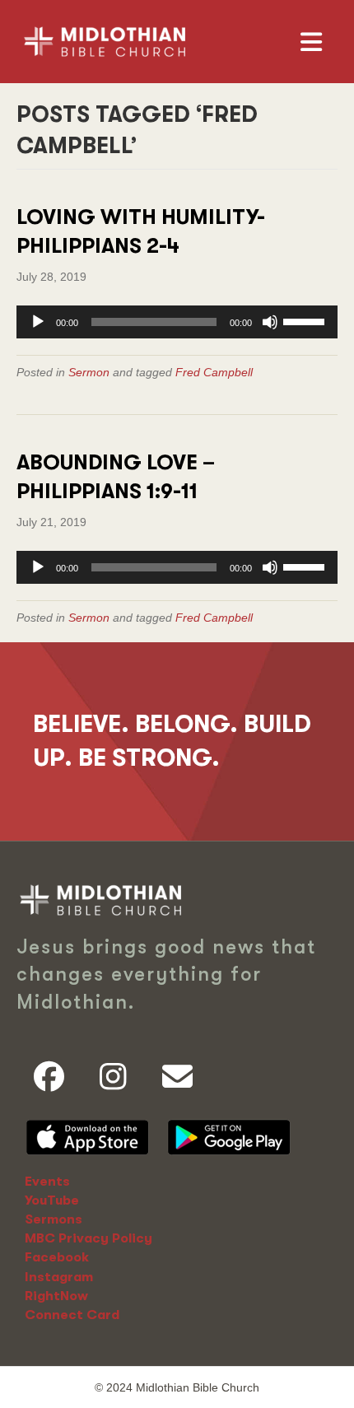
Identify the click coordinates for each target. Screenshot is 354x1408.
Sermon (88, 372)
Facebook (57, 1257)
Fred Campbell (214, 372)
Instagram (59, 1277)
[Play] (38, 322)
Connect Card (72, 1315)
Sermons (53, 1219)
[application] (177, 321)
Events (47, 1181)
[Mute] (270, 322)
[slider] (306, 320)
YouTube (52, 1200)
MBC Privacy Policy (88, 1238)
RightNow (56, 1296)
